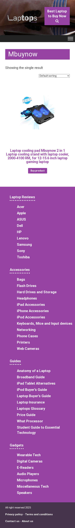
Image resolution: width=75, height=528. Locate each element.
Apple (21, 213)
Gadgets (17, 445)
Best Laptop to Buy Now (57, 13)
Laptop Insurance (31, 402)
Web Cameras (28, 349)
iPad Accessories (31, 305)
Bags (21, 279)
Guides (15, 361)
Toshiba (23, 257)
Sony (21, 251)
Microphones (27, 480)
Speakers (24, 493)
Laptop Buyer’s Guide (34, 396)
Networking (26, 330)
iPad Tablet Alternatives (36, 383)
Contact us (12, 521)
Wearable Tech (29, 455)
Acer (20, 207)
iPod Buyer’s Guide (32, 390)
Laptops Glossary (31, 408)
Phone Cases (27, 336)
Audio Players (28, 474)
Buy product (38, 170)
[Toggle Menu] (70, 38)
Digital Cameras (30, 461)
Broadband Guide (31, 377)
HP (19, 232)
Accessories (20, 270)
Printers (23, 342)
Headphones (27, 298)
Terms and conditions (39, 514)
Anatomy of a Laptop (33, 371)
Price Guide (26, 415)
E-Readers (25, 467)
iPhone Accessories (33, 311)
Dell (20, 226)
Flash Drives (26, 286)
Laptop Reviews (22, 197)
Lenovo (23, 238)
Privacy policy (14, 514)
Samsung (24, 244)
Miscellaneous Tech (33, 486)
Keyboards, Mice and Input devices (44, 323)
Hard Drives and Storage (37, 292)
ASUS (21, 219)
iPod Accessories (31, 317)
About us (27, 521)
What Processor (30, 421)
